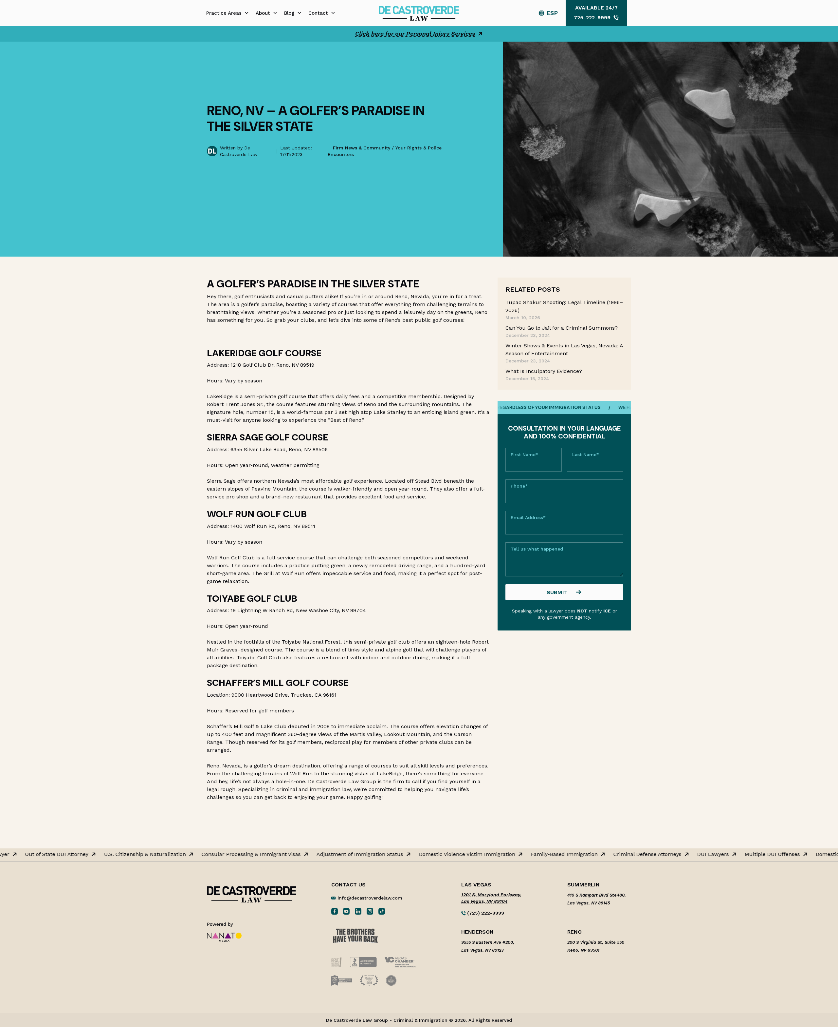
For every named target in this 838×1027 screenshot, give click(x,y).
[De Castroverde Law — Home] (419, 13)
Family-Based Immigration (541, 854)
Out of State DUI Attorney (33, 854)
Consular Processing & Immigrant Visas (228, 854)
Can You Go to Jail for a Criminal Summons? (561, 328)
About (263, 13)
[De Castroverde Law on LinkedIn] (358, 911)
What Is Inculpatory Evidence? (543, 371)
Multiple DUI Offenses (749, 854)
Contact (318, 13)
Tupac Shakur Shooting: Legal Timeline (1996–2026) (564, 306)
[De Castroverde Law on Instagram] (370, 911)
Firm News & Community (361, 147)
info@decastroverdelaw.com (369, 898)
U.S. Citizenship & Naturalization (122, 854)
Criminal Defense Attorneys (624, 854)
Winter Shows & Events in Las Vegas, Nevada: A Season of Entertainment (564, 349)
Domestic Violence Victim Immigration (444, 854)
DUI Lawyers (690, 854)
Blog (289, 13)
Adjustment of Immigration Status (336, 854)
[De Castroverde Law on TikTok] (381, 911)
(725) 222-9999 (485, 913)
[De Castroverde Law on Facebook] (334, 911)
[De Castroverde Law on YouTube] (346, 911)
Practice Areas (224, 13)
